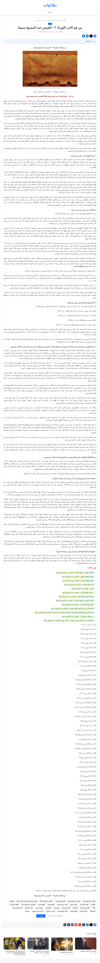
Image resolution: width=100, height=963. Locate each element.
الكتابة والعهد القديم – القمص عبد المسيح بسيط (78, 581)
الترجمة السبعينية (59, 901)
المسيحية (56, 908)
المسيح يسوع (65, 908)
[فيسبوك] (94, 36)
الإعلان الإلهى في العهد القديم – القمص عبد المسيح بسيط (75, 573)
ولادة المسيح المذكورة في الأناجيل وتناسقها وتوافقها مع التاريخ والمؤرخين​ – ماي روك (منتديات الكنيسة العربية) (15, 952)
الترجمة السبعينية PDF (46, 901)
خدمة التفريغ (28, 908)
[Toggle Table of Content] (93, 41)
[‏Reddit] (76, 924)
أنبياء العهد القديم (84, 555)
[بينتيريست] (79, 924)
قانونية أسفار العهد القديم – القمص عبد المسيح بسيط (76, 596)
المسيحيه (47, 908)
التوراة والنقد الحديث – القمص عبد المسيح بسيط (78, 604)
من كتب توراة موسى (37, 911)
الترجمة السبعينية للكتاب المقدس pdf (26, 901)
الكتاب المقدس (14, 904)
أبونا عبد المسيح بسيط (88, 901)
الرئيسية (62, 20)
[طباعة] (64, 924)
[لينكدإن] (87, 36)
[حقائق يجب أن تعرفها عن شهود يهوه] (85, 944)
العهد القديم (41, 904)
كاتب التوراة (83, 911)
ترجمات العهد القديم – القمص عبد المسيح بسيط (78, 593)
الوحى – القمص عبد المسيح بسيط (82, 589)
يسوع (26, 911)
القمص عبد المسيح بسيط (27, 904)
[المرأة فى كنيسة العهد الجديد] (62, 944)
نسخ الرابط (40, 916)
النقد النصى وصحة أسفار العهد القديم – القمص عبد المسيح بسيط (72, 608)
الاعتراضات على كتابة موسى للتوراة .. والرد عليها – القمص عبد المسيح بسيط (69, 620)
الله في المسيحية (84, 908)
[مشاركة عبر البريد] (68, 924)
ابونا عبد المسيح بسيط (73, 901)
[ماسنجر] (83, 36)
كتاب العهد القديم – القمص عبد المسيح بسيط (79, 585)
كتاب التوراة (73, 911)
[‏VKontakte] (72, 924)
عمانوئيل (92, 911)
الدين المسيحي (83, 904)
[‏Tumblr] (83, 924)
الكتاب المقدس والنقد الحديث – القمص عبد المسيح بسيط (75, 600)
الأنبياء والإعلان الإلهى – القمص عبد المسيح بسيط (78, 577)
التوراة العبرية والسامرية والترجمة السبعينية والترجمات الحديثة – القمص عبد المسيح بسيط (64, 612)
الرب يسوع (73, 904)
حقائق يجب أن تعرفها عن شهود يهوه (88, 951)
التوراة (92, 904)
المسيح (74, 908)
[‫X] (91, 36)
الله (93, 908)
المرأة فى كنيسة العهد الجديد (66, 952)
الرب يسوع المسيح (62, 904)
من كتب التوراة (50, 911)
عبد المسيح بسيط (17, 908)
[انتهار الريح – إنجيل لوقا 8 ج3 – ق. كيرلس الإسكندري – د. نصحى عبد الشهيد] (38, 944)
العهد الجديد (50, 904)
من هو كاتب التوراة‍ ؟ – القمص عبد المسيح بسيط (78, 616)
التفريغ (11, 901)
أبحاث (58, 20)
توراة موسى (39, 908)
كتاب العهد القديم (62, 911)
